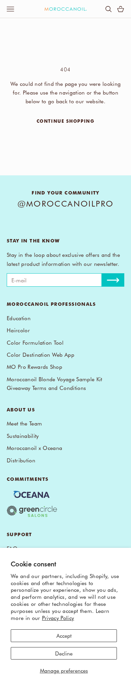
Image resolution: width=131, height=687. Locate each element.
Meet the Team (24, 423)
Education (19, 318)
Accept (64, 635)
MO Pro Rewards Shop (34, 366)
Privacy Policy (58, 617)
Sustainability (23, 435)
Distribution (21, 460)
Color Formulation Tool (35, 342)
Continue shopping (66, 121)
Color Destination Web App (40, 354)
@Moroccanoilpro (65, 203)
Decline (64, 653)
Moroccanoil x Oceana (34, 447)
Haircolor (18, 330)
